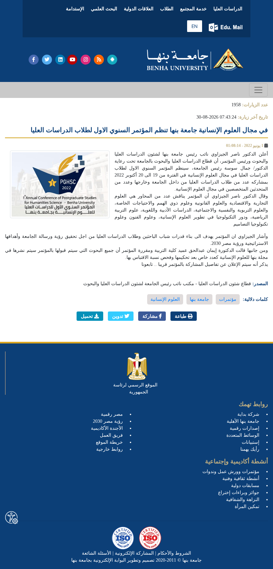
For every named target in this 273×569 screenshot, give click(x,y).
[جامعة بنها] (195, 60)
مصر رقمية (112, 414)
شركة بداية (248, 414)
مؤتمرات (227, 299)
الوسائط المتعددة (242, 435)
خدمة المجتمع (193, 8)
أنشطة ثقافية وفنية (240, 478)
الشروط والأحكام (173, 553)
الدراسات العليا (227, 8)
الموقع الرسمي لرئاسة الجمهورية (135, 388)
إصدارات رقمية (244, 428)
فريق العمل (111, 435)
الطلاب (166, 8)
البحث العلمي (104, 8)
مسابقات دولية (245, 485)
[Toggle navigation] (258, 90)
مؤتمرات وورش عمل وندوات (230, 471)
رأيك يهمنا (249, 449)
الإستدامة (75, 8)
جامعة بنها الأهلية (243, 421)
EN (194, 26)
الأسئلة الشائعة (96, 553)
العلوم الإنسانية (165, 299)
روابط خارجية (109, 449)
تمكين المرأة (247, 506)
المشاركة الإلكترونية (134, 553)
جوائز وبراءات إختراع (238, 492)
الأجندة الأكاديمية (107, 428)
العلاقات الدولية (138, 8)
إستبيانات (250, 442)
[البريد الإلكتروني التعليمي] (226, 27)
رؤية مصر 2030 (108, 421)
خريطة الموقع (109, 442)
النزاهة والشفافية (242, 499)
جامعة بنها (199, 299)
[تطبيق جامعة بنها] (112, 60)
